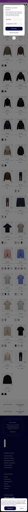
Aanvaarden (10, 508)
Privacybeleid (18, 503)
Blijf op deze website (14, 32)
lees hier (24, 503)
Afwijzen (22, 508)
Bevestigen (14, 28)
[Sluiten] (14, 38)
